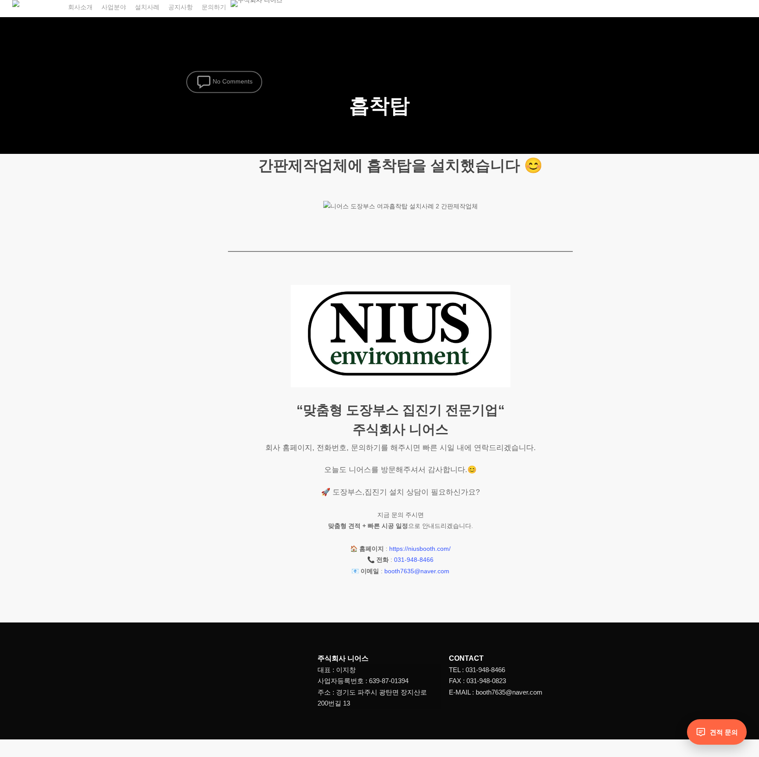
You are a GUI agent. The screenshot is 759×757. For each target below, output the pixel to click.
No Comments (232, 81)
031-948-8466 (414, 559)
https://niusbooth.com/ (420, 548)
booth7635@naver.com (416, 571)
